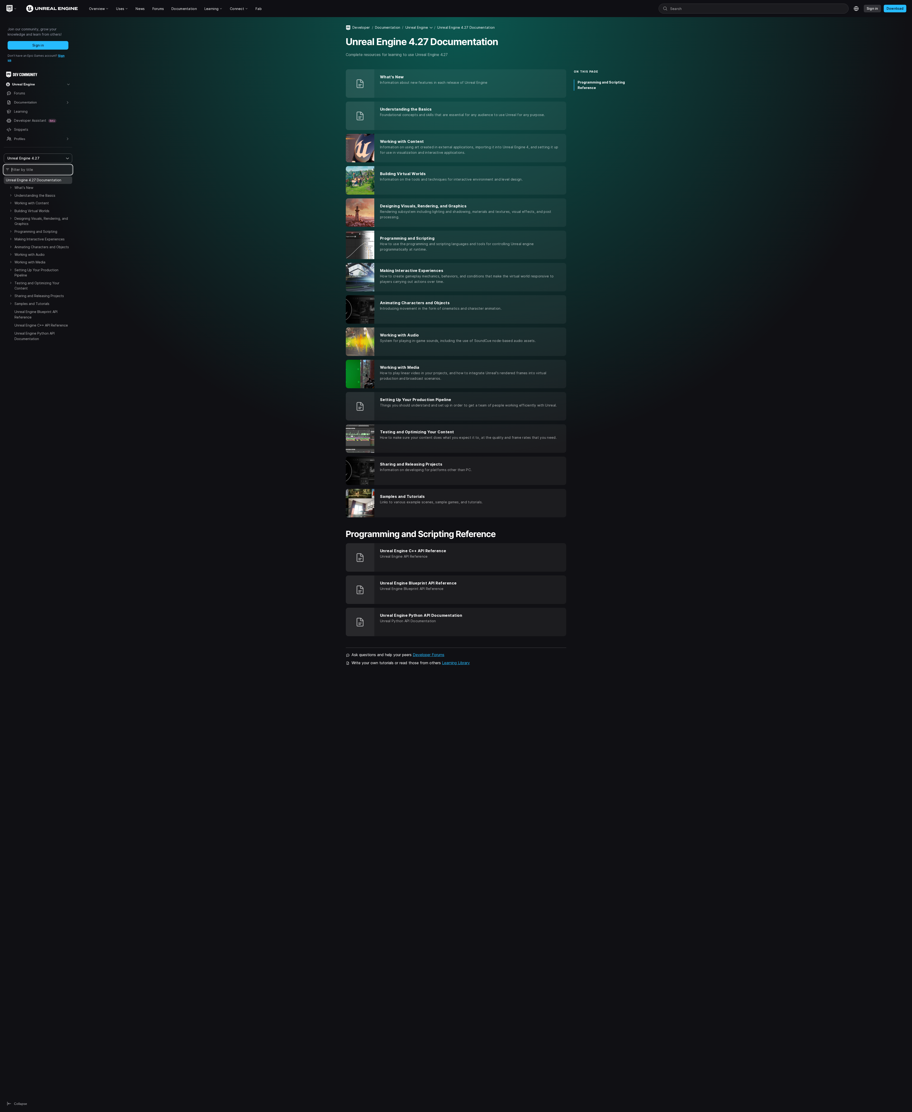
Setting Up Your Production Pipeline (36, 272)
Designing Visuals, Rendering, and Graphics (41, 221)
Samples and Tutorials (31, 304)
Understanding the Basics (34, 195)
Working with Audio (29, 254)
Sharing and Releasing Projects (39, 296)
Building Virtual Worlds (31, 211)
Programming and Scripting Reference (601, 85)
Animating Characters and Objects (41, 247)
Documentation (387, 27)
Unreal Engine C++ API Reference (41, 325)
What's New (23, 188)
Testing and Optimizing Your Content (36, 285)
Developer (361, 27)
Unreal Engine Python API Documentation (34, 336)
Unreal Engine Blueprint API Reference (35, 314)
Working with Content (31, 203)
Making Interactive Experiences (39, 239)
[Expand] (11, 187)
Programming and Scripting (35, 231)
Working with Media (29, 262)
